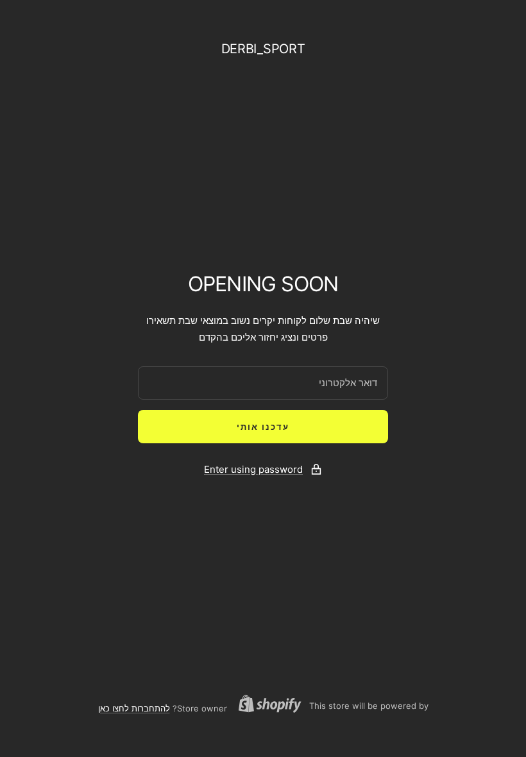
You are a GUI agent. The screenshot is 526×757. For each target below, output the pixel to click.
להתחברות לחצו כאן (134, 708)
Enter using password (253, 469)
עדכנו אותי (263, 426)
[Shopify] (274, 705)
